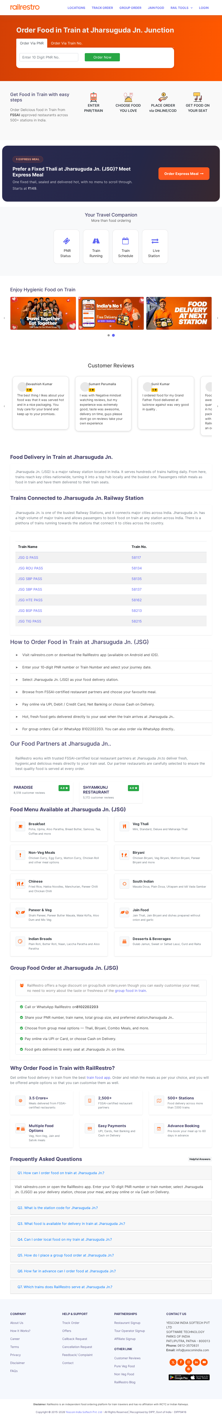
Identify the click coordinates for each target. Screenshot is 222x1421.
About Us (16, 1323)
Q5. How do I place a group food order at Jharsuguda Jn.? (66, 1255)
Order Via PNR (32, 43)
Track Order (102, 8)
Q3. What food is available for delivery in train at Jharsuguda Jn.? (71, 1223)
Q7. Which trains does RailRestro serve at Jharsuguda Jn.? (65, 1287)
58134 (137, 568)
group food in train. (131, 990)
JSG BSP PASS (30, 610)
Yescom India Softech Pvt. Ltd (84, 1412)
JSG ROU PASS (30, 568)
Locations (76, 8)
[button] (109, 335)
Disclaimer (17, 1363)
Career (15, 1339)
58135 (137, 579)
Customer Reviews (127, 1358)
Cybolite (115, 1416)
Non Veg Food (124, 1374)
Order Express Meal (181, 173)
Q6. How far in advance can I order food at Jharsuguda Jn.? (67, 1271)
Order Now (102, 57)
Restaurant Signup (127, 1323)
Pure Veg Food (124, 1366)
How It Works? (20, 1331)
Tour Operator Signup (129, 1331)
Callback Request (74, 1339)
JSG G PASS (28, 557)
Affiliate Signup (125, 1339)
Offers (66, 1331)
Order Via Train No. (66, 43)
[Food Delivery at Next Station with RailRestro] (179, 313)
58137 (137, 589)
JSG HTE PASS (30, 600)
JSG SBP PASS (30, 579)
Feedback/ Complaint (77, 1355)
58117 (136, 557)
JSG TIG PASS (29, 621)
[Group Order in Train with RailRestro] (43, 313)
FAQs (14, 1371)
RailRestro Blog (124, 1382)
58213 (137, 610)
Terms (14, 1347)
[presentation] (4, 317)
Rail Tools (179, 8)
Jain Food (156, 8)
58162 (137, 600)
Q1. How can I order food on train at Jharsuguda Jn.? (61, 1173)
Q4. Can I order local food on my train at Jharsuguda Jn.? (65, 1239)
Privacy (15, 1355)
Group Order (130, 8)
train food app (98, 1077)
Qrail (125, 1416)
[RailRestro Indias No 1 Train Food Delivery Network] (111, 313)
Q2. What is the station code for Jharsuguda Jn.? (58, 1208)
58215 (137, 621)
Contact (67, 1363)
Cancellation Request (77, 1347)
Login (204, 8)
